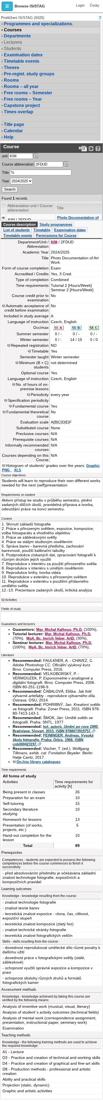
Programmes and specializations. (38, 23)
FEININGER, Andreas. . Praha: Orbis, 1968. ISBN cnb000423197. (53, 739)
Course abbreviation (18, 164)
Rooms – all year (21, 86)
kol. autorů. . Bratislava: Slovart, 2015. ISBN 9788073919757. (56, 729)
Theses (11, 67)
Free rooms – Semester (28, 92)
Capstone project (22, 105)
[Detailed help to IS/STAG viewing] (98, 149)
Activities (11, 599)
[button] (7, 6)
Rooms (11, 80)
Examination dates (23, 55)
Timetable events (21, 61)
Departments (17, 36)
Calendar (13, 130)
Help (8, 137)
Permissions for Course (56, 235)
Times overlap (18, 111)
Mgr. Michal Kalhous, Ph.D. (59, 629)
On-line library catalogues (38, 762)
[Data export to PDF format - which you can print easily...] (83, 149)
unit (5, 156)
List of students (16, 230)
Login (80, 5)
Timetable (42, 230)
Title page (14, 124)
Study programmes (56, 224)
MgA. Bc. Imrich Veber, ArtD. (50, 638)
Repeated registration (30, 345)
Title (5, 172)
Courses (13, 29)
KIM (54, 242)
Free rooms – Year (23, 99)
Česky (94, 5)
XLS (17, 470)
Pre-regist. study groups (29, 73)
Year (5, 181)
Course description (19, 224)
